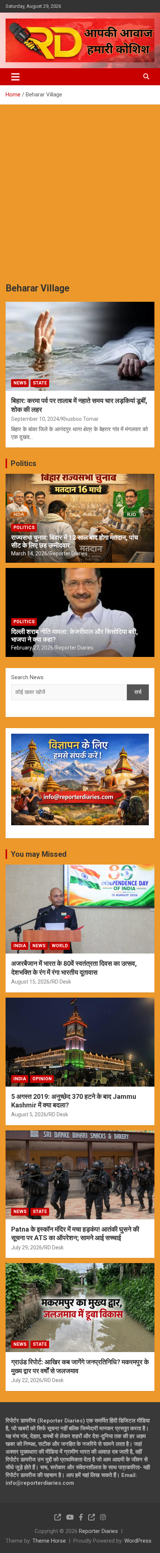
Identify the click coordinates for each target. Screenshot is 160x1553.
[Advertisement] (80, 188)
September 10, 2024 (35, 419)
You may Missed (39, 854)
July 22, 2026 (26, 1380)
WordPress (137, 1540)
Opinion (42, 1078)
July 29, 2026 (26, 1247)
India (19, 945)
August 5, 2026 (29, 1114)
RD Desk (61, 982)
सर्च (137, 692)
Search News (27, 677)
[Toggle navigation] (15, 76)
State (40, 383)
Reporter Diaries (68, 553)
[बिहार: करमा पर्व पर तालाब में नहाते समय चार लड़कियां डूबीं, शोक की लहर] (80, 346)
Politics (23, 463)
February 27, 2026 (32, 648)
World (60, 945)
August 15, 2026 (30, 982)
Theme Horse (49, 1540)
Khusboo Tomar (80, 419)
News (19, 383)
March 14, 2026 (29, 553)
